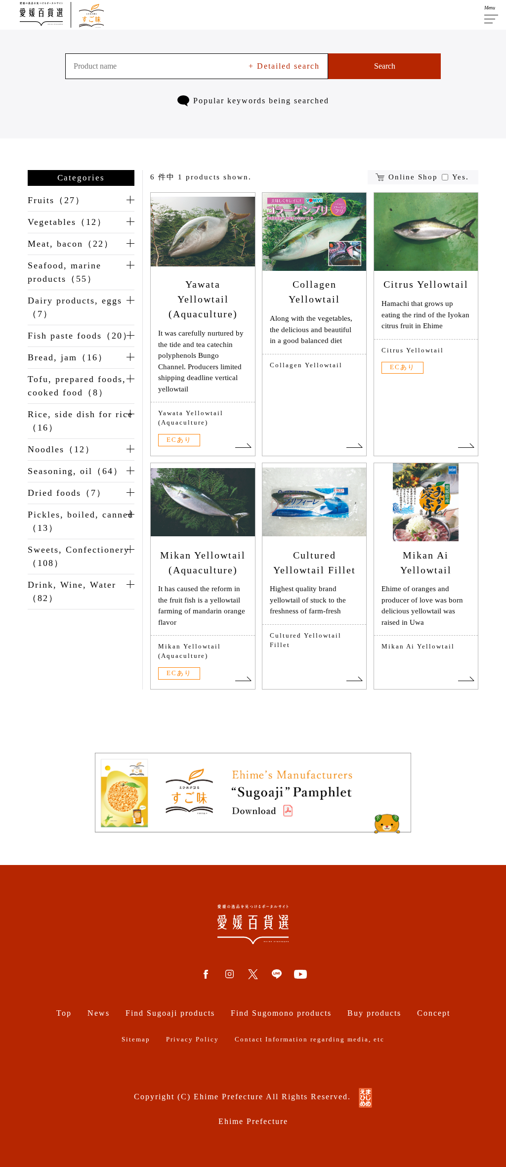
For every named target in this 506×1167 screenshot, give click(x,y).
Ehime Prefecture (253, 1121)
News (98, 1013)
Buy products (374, 1013)
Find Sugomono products (281, 1013)
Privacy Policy (192, 1039)
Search (384, 66)
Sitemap (136, 1039)
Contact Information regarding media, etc (309, 1039)
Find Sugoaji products (170, 1013)
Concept (433, 1013)
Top (64, 1013)
